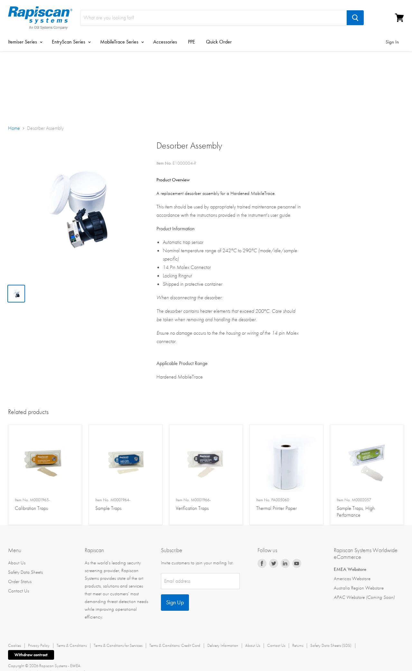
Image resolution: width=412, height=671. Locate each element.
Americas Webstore (352, 578)
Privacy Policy (39, 645)
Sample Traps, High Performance (356, 507)
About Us (16, 563)
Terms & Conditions (72, 645)
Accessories (165, 41)
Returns (297, 645)
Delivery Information (222, 645)
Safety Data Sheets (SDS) (330, 645)
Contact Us (18, 591)
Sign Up (175, 602)
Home (14, 128)
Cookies (14, 645)
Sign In (392, 42)
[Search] (355, 17)
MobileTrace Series (120, 41)
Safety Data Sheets (25, 572)
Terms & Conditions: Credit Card (174, 645)
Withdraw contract (31, 654)
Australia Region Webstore (359, 588)
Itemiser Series (23, 41)
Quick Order (219, 41)
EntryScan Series (69, 41)
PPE (191, 41)
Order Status (20, 581)
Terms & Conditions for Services (118, 645)
